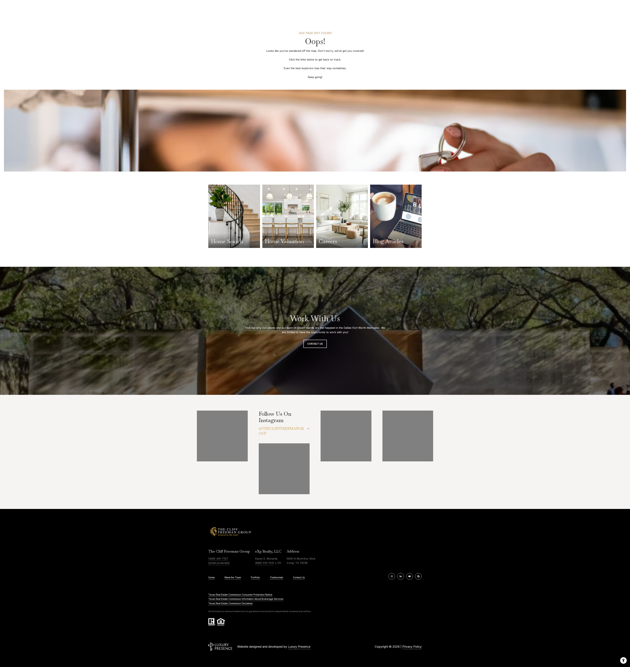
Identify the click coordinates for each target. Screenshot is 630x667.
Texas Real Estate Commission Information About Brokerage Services (245, 598)
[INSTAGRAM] (391, 576)
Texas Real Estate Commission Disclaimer (230, 603)
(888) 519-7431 (264, 563)
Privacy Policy (412, 646)
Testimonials (276, 577)
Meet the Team (233, 577)
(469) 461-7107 (218, 558)
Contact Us (299, 577)
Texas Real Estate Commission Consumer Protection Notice (240, 594)
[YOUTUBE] (409, 576)
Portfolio (255, 577)
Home (211, 577)
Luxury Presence (299, 646)
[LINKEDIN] (400, 576)
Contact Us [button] (315, 343)
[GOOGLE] (418, 576)
